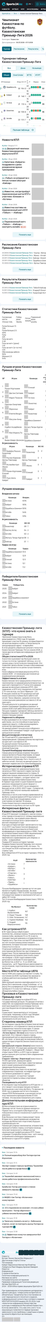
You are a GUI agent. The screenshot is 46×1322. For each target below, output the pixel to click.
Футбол (15, 9)
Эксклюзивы (32, 9)
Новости (6, 9)
